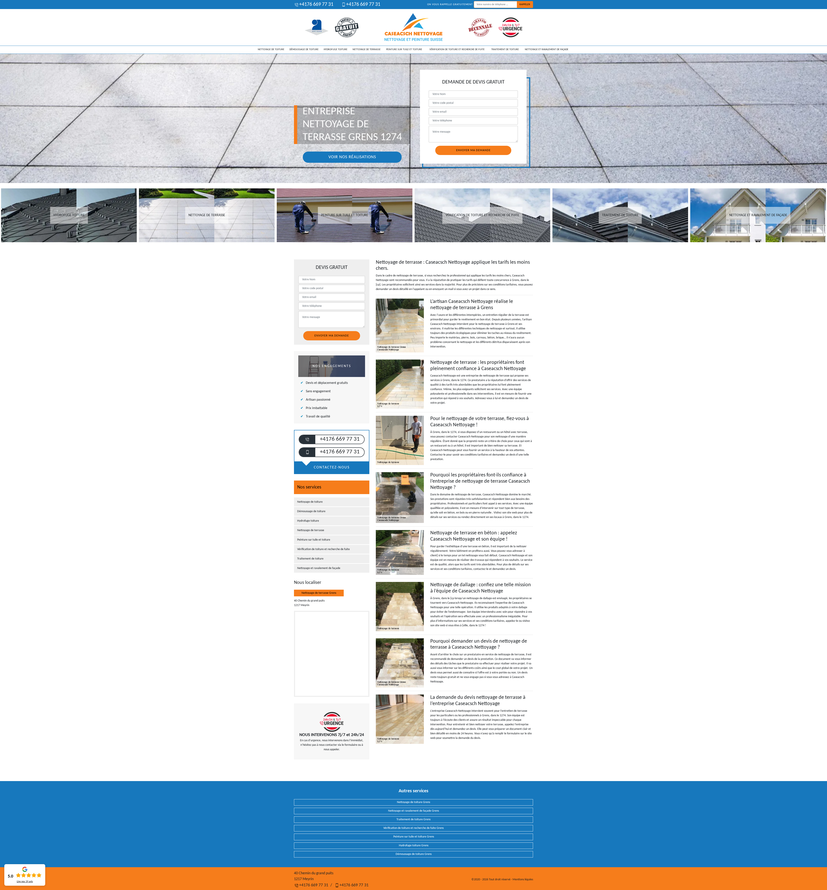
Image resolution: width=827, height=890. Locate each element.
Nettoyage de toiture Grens (413, 802)
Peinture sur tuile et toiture (404, 49)
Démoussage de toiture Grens (414, 854)
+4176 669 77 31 (316, 4)
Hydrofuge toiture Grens (413, 845)
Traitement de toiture (505, 49)
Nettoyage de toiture (271, 49)
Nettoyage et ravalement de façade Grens (413, 810)
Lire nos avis (25, 881)
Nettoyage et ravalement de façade (546, 49)
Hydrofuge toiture (335, 49)
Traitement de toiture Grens (413, 819)
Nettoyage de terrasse (367, 49)
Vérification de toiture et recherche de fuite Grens (413, 828)
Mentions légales (523, 879)
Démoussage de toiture (304, 49)
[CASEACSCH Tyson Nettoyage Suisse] (413, 27)
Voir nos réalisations (352, 157)
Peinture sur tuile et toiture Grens (413, 836)
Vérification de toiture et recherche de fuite (457, 49)
